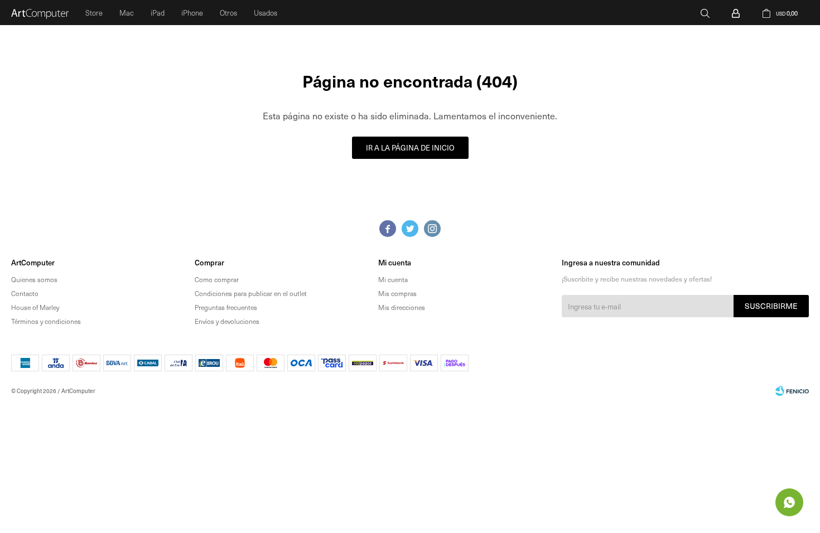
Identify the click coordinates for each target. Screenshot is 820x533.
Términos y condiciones (46, 321)
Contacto (24, 293)
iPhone (192, 12)
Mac (126, 12)
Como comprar (217, 279)
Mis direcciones (401, 307)
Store (94, 12)
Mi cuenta (393, 279)
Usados (265, 12)
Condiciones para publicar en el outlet (251, 293)
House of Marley (35, 307)
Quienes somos (34, 279)
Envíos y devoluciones (227, 321)
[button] (705, 12)
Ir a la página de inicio (410, 147)
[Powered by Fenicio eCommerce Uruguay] (792, 390)
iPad (158, 12)
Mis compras (397, 293)
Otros (228, 12)
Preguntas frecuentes (226, 307)
